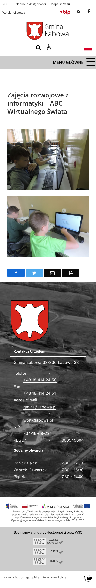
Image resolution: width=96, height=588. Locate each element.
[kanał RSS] (78, 11)
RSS (5, 4)
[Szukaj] (38, 47)
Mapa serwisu (60, 4)
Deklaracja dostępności (29, 4)
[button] (49, 47)
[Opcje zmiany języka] (88, 47)
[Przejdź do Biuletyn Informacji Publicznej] (65, 11)
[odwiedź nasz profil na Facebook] (88, 11)
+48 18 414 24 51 (39, 393)
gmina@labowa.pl (39, 406)
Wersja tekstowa (13, 12)
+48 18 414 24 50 (40, 379)
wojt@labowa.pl (38, 420)
